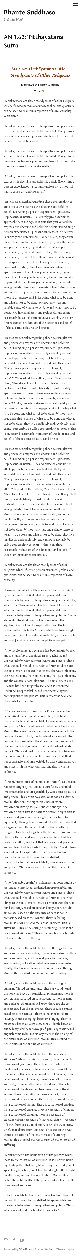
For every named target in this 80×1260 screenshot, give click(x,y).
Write (48, 1249)
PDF (43, 91)
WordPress (26, 1249)
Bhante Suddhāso (29, 12)
